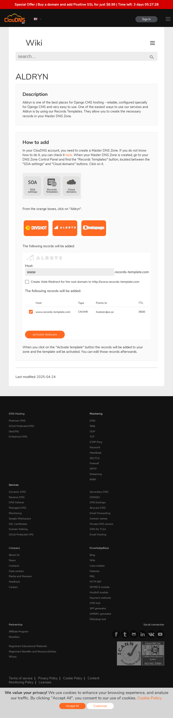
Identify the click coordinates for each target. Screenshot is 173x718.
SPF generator (98, 608)
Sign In (146, 19)
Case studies (97, 566)
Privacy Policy (48, 678)
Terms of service (21, 678)
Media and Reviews (20, 576)
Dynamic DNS (17, 492)
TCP (92, 436)
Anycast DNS (98, 508)
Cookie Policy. (149, 698)
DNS (92, 420)
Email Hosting (98, 534)
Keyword (95, 447)
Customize (100, 706)
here (69, 155)
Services (14, 485)
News (12, 560)
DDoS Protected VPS (21, 534)
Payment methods (100, 598)
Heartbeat (95, 453)
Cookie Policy (72, 678)
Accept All (72, 706)
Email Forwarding (100, 513)
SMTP (93, 469)
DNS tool (95, 603)
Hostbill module (99, 592)
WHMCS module (99, 587)
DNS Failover (16, 502)
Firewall (94, 463)
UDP (92, 431)
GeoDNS (14, 431)
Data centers (16, 571)
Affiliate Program (18, 631)
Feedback (14, 581)
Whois (13, 656)
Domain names (98, 518)
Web (92, 426)
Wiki (34, 43)
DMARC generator (100, 614)
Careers (13, 587)
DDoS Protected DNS (21, 426)
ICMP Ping (96, 442)
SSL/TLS (95, 458)
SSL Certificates (18, 524)
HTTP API (95, 581)
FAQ (92, 576)
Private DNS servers (101, 524)
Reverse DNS (17, 497)
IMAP (93, 479)
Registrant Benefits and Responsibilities (32, 651)
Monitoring (96, 413)
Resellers (14, 637)
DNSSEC (95, 497)
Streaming (96, 474)
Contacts (14, 566)
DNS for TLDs (98, 529)
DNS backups (98, 502)
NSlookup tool (98, 619)
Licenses (45, 682)
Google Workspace (20, 518)
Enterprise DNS (18, 436)
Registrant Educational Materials (28, 646)
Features (95, 571)
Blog (92, 555)
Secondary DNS (99, 492)
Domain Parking (18, 529)
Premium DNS (17, 420)
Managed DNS (17, 508)
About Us (14, 555)
